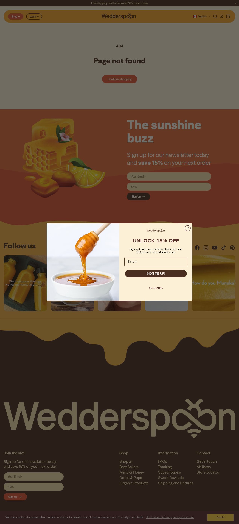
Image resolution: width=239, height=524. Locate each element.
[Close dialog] (187, 228)
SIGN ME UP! (156, 273)
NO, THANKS (156, 288)
